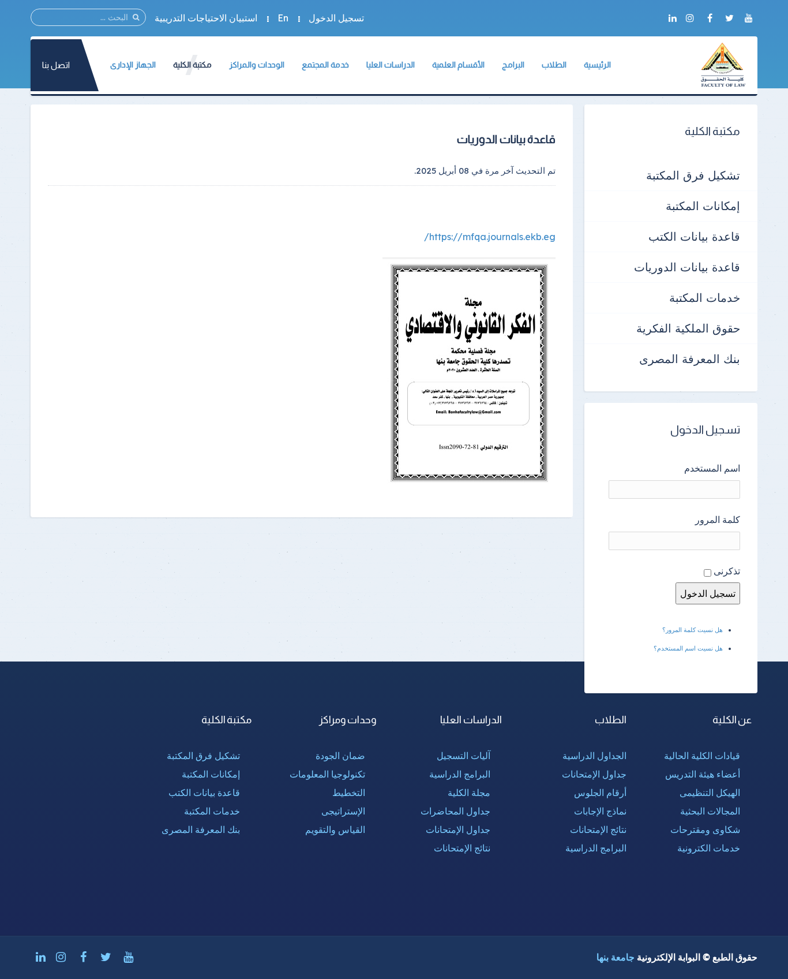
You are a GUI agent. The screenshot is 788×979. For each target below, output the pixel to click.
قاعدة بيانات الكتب (694, 236)
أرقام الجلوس (600, 792)
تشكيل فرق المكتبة (693, 175)
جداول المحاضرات (455, 811)
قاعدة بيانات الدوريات (687, 267)
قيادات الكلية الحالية (702, 755)
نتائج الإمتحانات (598, 829)
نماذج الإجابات (600, 811)
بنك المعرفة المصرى (689, 359)
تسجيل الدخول (336, 18)
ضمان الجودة (340, 755)
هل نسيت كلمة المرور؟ (692, 630)
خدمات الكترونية (708, 848)
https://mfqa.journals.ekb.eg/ (490, 236)
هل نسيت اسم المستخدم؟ (688, 648)
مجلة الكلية (469, 792)
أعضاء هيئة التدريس (702, 774)
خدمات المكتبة (704, 297)
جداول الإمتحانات (594, 774)
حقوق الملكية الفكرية (688, 328)
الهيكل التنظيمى (710, 792)
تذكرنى (727, 571)
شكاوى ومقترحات (705, 829)
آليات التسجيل (463, 755)
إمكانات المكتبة (703, 206)
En (282, 18)
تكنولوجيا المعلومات (327, 774)
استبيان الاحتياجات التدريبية (206, 18)
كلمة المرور (717, 519)
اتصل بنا (56, 65)
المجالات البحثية (710, 811)
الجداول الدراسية (594, 755)
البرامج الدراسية (595, 848)
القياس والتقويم (335, 829)
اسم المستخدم (712, 468)
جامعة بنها (615, 957)
